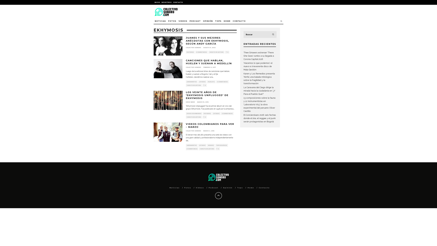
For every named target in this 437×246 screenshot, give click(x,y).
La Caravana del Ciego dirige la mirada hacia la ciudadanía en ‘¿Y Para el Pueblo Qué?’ (259, 90)
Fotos (172, 21)
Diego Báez (190, 102)
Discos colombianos (194, 113)
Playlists (211, 81)
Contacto (178, 2)
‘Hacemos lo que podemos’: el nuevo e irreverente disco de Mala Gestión (258, 66)
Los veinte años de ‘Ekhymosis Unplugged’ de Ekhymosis (207, 95)
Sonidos (211, 145)
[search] (273, 34)
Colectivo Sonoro (193, 47)
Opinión (208, 21)
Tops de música (221, 145)
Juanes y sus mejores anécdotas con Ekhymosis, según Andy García (207, 40)
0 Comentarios (201, 52)
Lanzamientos (192, 81)
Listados (202, 81)
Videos (183, 21)
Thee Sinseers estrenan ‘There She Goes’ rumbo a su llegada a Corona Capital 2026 (259, 55)
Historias (190, 52)
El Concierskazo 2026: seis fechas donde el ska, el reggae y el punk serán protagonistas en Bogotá (260, 118)
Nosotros (166, 2)
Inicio (157, 2)
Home (227, 21)
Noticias (160, 21)
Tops (218, 21)
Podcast (195, 21)
